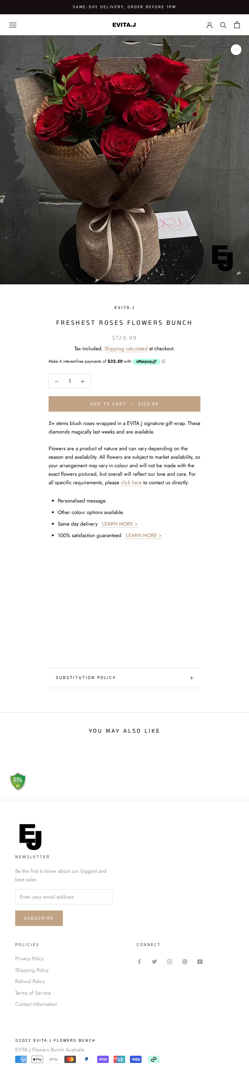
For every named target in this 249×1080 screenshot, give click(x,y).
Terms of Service (33, 992)
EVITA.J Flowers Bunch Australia (49, 1049)
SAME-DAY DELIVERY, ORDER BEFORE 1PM (124, 7)
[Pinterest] (184, 961)
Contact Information (36, 1004)
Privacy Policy (29, 958)
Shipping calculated (126, 348)
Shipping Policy (32, 970)
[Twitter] (154, 961)
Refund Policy (30, 981)
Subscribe (39, 918)
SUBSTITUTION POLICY (86, 677)
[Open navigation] (12, 25)
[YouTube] (200, 961)
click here (131, 482)
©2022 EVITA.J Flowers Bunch (55, 1040)
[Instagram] (169, 961)
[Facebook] (139, 961)
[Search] (223, 25)
